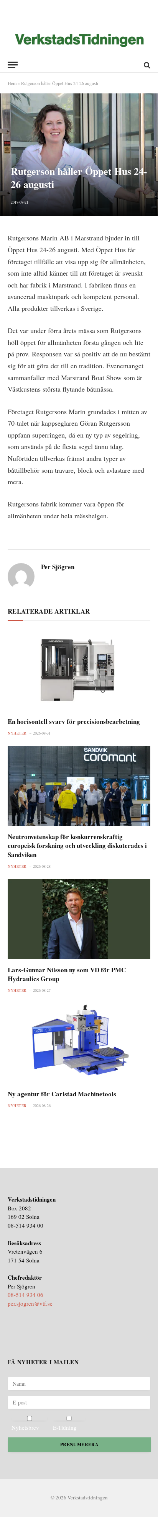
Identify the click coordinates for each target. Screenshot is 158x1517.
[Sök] (146, 64)
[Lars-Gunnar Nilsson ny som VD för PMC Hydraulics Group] (79, 919)
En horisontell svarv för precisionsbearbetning (74, 721)
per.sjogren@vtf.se (30, 1303)
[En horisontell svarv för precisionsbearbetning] (79, 671)
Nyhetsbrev (25, 1427)
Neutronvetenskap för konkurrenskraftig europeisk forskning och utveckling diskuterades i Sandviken (77, 845)
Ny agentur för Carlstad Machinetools (62, 1094)
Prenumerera (79, 1444)
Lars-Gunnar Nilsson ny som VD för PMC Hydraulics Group (67, 974)
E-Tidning (65, 1427)
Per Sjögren (57, 567)
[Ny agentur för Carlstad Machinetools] (79, 1043)
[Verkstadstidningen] (79, 40)
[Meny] (13, 64)
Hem (12, 83)
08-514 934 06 (25, 1294)
